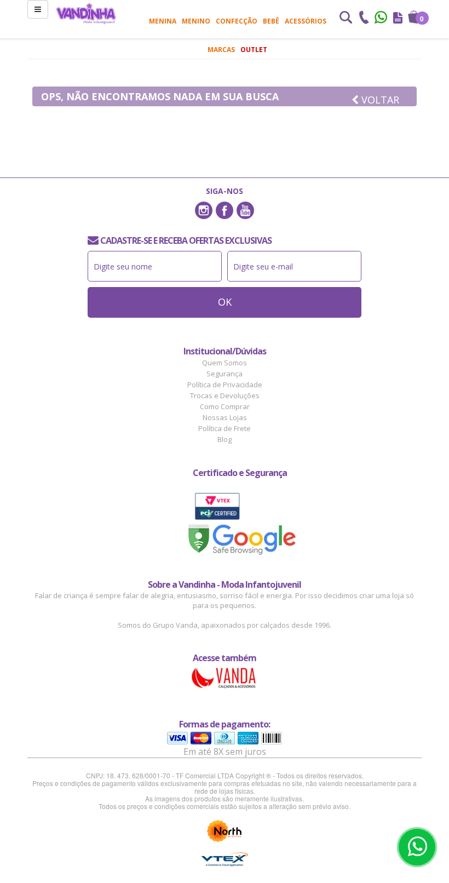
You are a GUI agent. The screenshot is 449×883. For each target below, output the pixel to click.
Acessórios (305, 21)
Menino (196, 21)
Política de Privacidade (224, 384)
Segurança (224, 374)
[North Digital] (224, 831)
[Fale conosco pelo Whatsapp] (381, 18)
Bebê (271, 21)
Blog (224, 439)
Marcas (221, 49)
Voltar (379, 99)
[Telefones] (363, 18)
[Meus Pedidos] (397, 18)
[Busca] (345, 18)
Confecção (236, 21)
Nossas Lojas (225, 417)
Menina (162, 21)
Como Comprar (225, 406)
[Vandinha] (86, 13)
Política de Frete (224, 428)
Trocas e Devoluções (225, 395)
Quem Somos (224, 363)
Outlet (253, 49)
